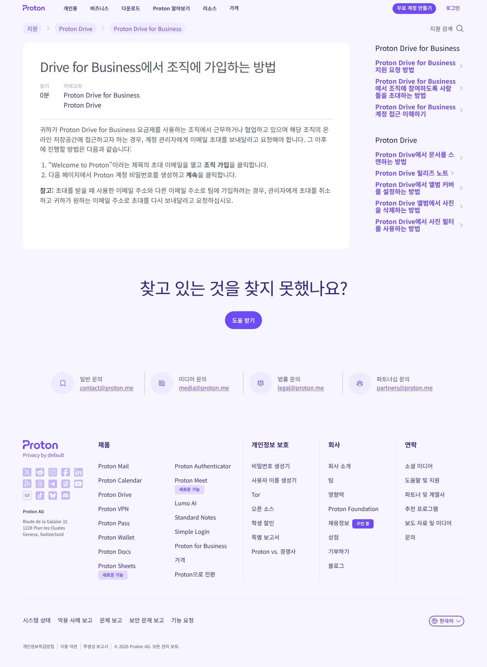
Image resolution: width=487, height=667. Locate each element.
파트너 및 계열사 (425, 494)
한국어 (446, 620)
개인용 (70, 8)
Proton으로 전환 (195, 574)
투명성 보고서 (95, 646)
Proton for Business (201, 545)
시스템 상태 (37, 620)
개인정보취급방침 (38, 646)
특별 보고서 (266, 537)
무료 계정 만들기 (414, 8)
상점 (333, 537)
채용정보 (338, 523)
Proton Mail (113, 466)
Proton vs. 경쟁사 (274, 551)
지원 (32, 28)
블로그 (336, 565)
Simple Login (192, 531)
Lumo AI (186, 503)
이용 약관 (68, 646)
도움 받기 (243, 320)
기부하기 (338, 551)
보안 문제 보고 (146, 620)
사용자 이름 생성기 (274, 480)
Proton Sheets (116, 565)
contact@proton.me (106, 387)
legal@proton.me (301, 387)
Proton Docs (114, 551)
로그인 (453, 8)
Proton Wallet (116, 537)
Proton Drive (75, 28)
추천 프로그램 (421, 508)
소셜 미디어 (419, 466)
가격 (234, 8)
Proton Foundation (353, 508)
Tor (256, 494)
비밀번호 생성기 (271, 466)
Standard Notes (195, 517)
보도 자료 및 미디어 (428, 523)
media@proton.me (204, 387)
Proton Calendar (120, 480)
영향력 (336, 494)
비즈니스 (99, 8)
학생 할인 (263, 523)
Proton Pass (113, 523)
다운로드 (131, 8)
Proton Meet (191, 480)
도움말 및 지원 (422, 480)
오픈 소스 (263, 508)
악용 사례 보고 (75, 620)
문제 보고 (110, 620)
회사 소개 (339, 466)
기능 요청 (182, 620)
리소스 (210, 8)
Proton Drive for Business (147, 28)
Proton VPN (113, 508)
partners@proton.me (405, 387)
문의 (410, 537)
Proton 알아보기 (171, 8)
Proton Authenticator (203, 466)
